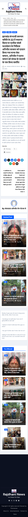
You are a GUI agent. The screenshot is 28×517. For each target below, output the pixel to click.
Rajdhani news (10, 242)
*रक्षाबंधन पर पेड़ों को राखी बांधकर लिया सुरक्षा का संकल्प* (14, 298)
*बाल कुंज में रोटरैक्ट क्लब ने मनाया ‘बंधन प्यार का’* (13, 331)
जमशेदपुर (9, 32)
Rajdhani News (14, 11)
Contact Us (23, 511)
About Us (6, 511)
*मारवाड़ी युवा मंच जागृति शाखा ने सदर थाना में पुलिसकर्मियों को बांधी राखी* (13, 267)
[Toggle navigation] (3, 9)
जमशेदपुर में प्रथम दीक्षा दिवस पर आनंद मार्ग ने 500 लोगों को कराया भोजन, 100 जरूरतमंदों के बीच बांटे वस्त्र (13, 336)
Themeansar (13, 508)
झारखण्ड (14, 32)
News (15, 514)
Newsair (22, 506)
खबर (4, 32)
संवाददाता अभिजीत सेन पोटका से (13, 66)
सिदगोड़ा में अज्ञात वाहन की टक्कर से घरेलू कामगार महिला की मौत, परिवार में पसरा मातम (14, 238)
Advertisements (14, 511)
